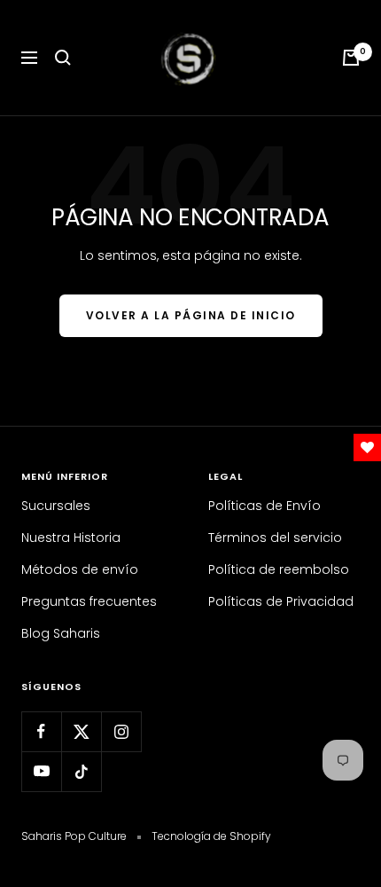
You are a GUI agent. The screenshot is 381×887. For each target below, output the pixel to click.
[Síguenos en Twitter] (81, 731)
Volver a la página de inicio (191, 315)
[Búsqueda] (63, 58)
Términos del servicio (275, 537)
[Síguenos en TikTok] (81, 771)
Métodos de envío (79, 569)
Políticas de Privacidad (281, 601)
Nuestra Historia (71, 537)
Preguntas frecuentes (89, 601)
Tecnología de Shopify (211, 836)
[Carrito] (351, 58)
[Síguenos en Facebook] (41, 731)
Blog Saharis (60, 633)
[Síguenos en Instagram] (121, 731)
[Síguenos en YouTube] (41, 771)
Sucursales (55, 505)
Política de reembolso (278, 569)
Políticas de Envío (264, 505)
